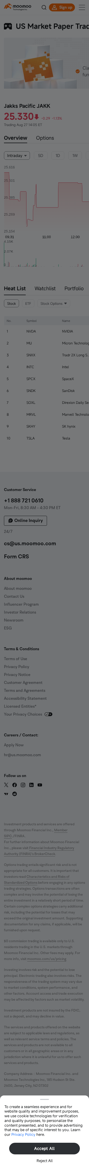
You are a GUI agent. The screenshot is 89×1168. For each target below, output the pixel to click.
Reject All (45, 1160)
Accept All (44, 1148)
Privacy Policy (23, 1134)
